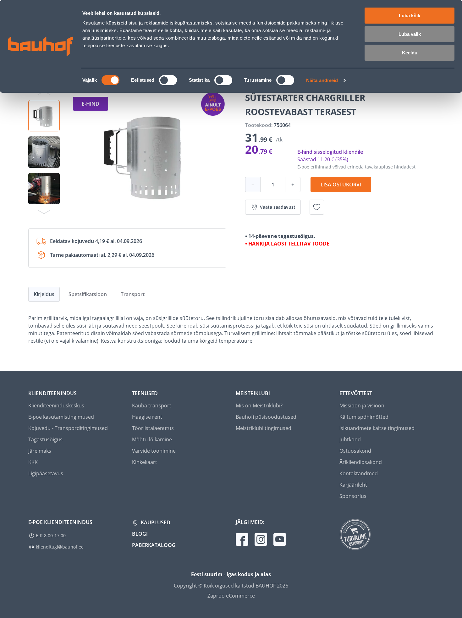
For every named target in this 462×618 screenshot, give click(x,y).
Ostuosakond (355, 450)
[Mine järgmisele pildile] (44, 211)
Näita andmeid (322, 80)
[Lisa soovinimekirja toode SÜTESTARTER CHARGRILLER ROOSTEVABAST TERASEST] (317, 207)
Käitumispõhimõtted (363, 416)
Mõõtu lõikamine (152, 439)
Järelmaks (39, 450)
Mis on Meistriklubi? (259, 405)
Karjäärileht (353, 484)
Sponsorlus (352, 496)
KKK (33, 462)
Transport (133, 294)
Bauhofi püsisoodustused (266, 416)
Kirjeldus (44, 294)
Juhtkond (350, 439)
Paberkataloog (154, 545)
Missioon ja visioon (361, 405)
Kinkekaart (144, 462)
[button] (44, 115)
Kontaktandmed (358, 473)
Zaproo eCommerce (231, 595)
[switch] (168, 80)
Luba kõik (409, 15)
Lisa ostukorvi (341, 184)
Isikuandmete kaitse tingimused (377, 428)
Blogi (140, 533)
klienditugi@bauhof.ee (60, 547)
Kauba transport (151, 405)
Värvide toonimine (154, 450)
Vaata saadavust (277, 207)
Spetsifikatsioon (88, 294)
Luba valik (410, 34)
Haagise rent (147, 416)
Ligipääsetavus (45, 473)
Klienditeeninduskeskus (56, 405)
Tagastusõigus (45, 439)
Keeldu (409, 52)
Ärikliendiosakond (360, 462)
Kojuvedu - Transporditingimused (68, 428)
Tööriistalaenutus (153, 428)
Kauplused (155, 522)
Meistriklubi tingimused (263, 428)
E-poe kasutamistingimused (61, 416)
